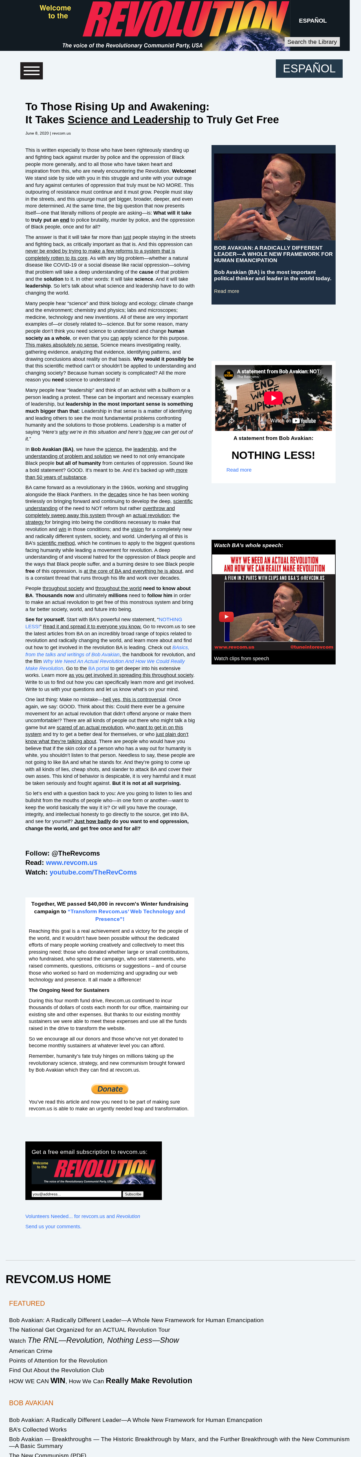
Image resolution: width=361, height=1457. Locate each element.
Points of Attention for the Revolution (58, 1360)
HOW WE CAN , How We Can (100, 1381)
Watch (94, 1340)
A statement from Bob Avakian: (273, 438)
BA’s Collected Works (38, 1429)
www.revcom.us (71, 862)
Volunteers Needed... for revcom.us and (82, 1216)
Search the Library (312, 41)
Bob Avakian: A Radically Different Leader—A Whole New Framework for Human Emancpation (135, 1420)
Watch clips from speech (241, 658)
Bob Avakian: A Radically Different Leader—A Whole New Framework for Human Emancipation (136, 1320)
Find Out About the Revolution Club (56, 1370)
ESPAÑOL (313, 20)
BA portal (98, 668)
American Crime (30, 1351)
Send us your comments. (53, 1226)
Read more (226, 291)
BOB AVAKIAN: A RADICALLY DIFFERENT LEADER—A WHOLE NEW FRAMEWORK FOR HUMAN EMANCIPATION (273, 254)
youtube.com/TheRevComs (93, 872)
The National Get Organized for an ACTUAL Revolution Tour (89, 1329)
